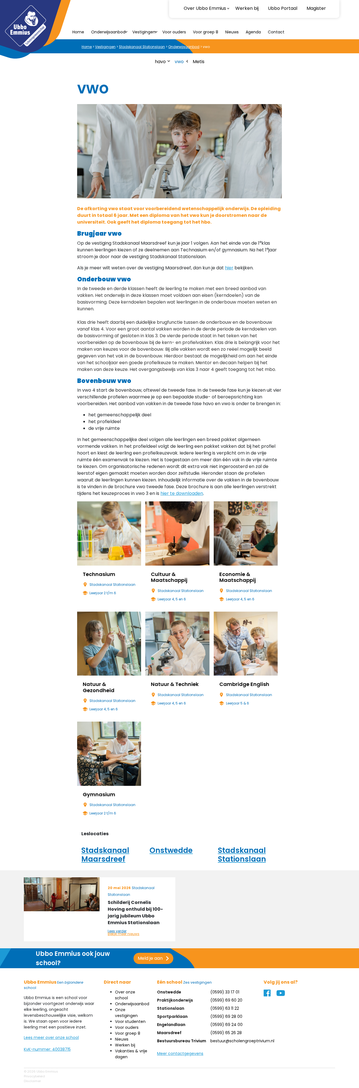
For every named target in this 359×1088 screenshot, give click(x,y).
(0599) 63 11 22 (224, 1008)
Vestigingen (143, 32)
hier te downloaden (181, 493)
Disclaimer (32, 1081)
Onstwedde (169, 992)
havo (160, 61)
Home (78, 32)
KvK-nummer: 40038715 (47, 1049)
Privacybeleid (34, 1076)
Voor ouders (174, 32)
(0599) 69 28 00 (226, 1016)
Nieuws (232, 32)
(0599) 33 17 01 (224, 992)
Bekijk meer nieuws (123, 933)
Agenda (253, 32)
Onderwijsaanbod (108, 32)
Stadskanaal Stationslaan (142, 46)
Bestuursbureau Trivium (181, 1041)
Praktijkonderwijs (175, 1000)
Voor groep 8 (205, 32)
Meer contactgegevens (180, 1053)
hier (229, 268)
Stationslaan (170, 1008)
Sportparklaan (172, 1016)
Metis (198, 61)
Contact (276, 32)
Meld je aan (150, 958)
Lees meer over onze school (51, 1037)
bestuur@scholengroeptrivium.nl (242, 1041)
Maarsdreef (169, 1033)
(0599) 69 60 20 (226, 1000)
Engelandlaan (171, 1024)
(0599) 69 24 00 (226, 1024)
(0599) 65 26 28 (226, 1033)
